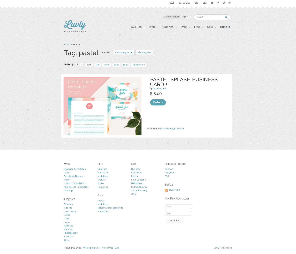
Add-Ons (69, 236)
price (125, 65)
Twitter (212, 3)
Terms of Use (106, 248)
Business (178, 129)
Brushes (68, 204)
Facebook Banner (73, 176)
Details (158, 102)
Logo (67, 222)
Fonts (67, 215)
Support (169, 169)
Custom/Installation (74, 183)
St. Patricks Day (139, 187)
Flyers (101, 183)
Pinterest (224, 3)
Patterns (68, 225)
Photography (71, 233)
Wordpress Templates (76, 187)
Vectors (68, 229)
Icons (67, 172)
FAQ (167, 176)
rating (106, 65)
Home (67, 44)
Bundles (135, 169)
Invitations (103, 176)
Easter (134, 176)
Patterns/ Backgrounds (110, 207)
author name (138, 65)
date (89, 65)
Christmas (136, 172)
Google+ (230, 3)
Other (67, 179)
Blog (117, 248)
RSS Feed (174, 190)
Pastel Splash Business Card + (184, 81)
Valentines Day (139, 190)
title (98, 65)
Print (160, 129)
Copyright (170, 172)
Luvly (216, 248)
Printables (168, 129)
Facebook (218, 3)
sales (116, 65)
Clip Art (68, 207)
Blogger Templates (75, 169)
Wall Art (102, 179)
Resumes (103, 187)
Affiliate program (90, 248)
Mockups (69, 190)
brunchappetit (159, 88)
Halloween (137, 183)
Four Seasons (138, 179)
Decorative (70, 211)
